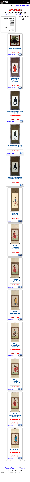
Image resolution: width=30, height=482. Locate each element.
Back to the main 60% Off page (15, 15)
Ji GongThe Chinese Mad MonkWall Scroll (15, 345)
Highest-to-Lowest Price (23, 7)
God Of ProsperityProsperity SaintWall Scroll (15, 80)
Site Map (15, 465)
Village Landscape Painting (15, 48)
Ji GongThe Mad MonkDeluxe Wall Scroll (15, 247)
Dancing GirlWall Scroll (15, 214)
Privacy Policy (16, 467)
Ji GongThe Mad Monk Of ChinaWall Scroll (15, 415)
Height (12, 22)
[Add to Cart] (20, 54)
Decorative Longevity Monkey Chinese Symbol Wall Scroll (15, 146)
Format (12, 20)
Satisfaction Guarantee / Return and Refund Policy (16, 467)
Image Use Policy (7, 467)
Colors (12, 24)
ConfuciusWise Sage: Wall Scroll (15, 312)
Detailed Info (11, 54)
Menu (24, 2)
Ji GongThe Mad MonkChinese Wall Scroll (15, 381)
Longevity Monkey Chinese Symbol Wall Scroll (15, 112)
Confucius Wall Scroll (15, 450)
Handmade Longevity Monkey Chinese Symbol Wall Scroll (15, 178)
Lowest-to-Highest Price (22, 5)
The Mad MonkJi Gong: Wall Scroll (15, 280)
